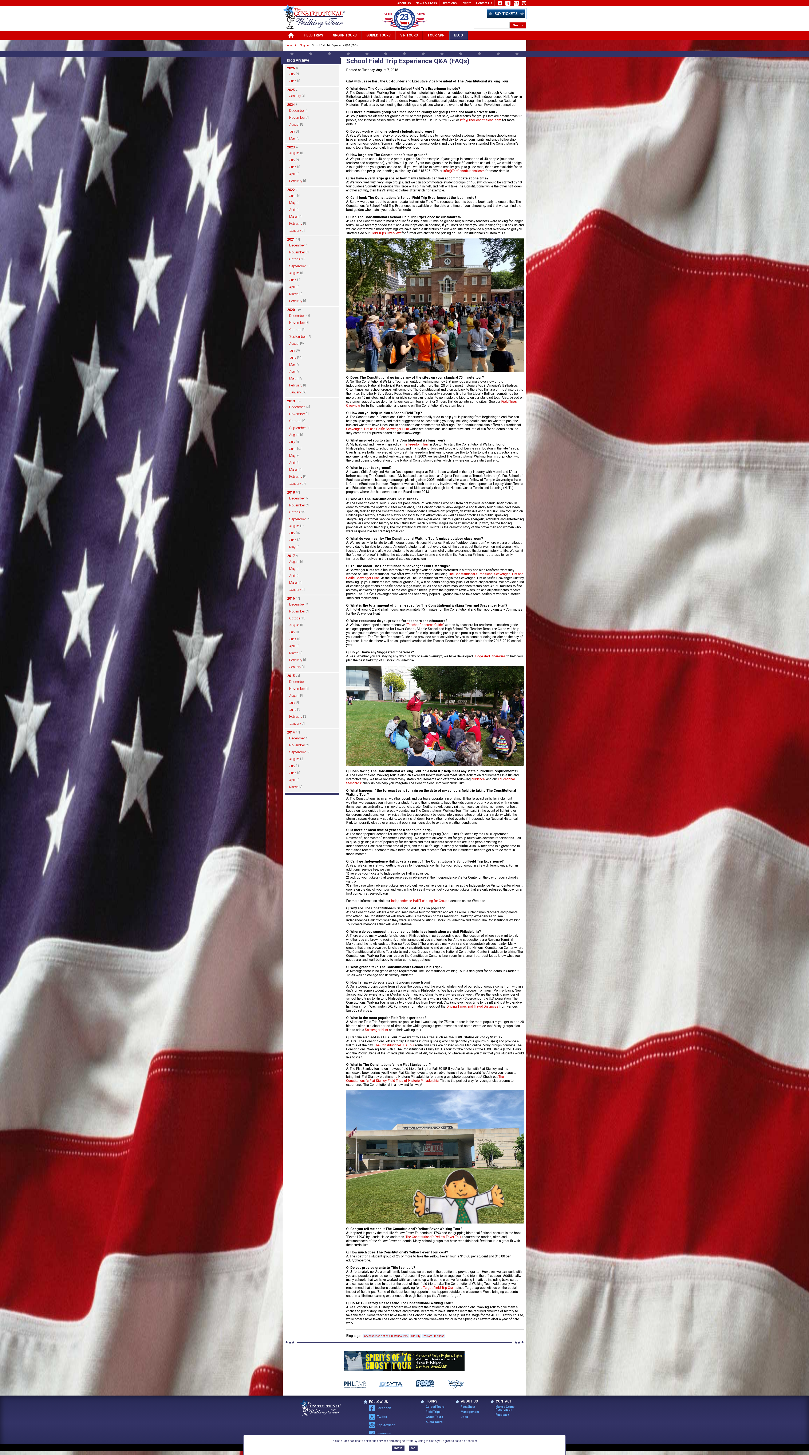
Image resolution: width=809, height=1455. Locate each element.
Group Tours (345, 35)
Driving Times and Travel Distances (472, 1006)
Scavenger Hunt (376, 1030)
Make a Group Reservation (505, 1408)
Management (470, 1411)
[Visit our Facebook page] (500, 3)
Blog (458, 35)
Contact (504, 1401)
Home (288, 45)
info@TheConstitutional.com (480, 120)
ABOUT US (469, 1401)
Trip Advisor (386, 1425)
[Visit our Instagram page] (524, 3)
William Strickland (433, 1336)
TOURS (431, 1401)
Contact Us (484, 3)
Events (466, 3)
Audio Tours (434, 1421)
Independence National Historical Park (386, 1336)
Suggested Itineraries (490, 656)
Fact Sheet (468, 1406)
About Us (404, 3)
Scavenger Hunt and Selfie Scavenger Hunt (377, 429)
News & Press (426, 3)
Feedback (502, 1414)
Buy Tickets (506, 13)
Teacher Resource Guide (425, 625)
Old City (415, 1336)
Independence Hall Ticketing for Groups (420, 901)
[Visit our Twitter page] (507, 3)
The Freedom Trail (415, 444)
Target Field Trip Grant (439, 1288)
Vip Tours (409, 35)
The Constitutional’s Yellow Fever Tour (433, 1237)
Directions (449, 3)
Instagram (383, 1434)
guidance (478, 779)
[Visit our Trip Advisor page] (516, 3)
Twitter (382, 1417)
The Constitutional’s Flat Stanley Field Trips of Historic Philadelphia (425, 1079)
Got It (398, 1448)
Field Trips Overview (385, 233)
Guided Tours (378, 35)
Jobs (464, 1416)
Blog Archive (298, 60)
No (413, 1448)
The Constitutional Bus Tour (394, 1045)
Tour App (436, 35)
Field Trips (313, 35)
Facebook (383, 1408)
